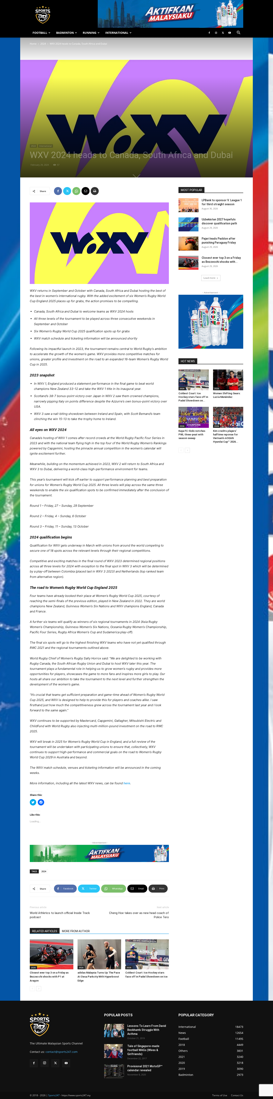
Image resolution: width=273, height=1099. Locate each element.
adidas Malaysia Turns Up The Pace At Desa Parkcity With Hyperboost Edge (99, 976)
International (45, 145)
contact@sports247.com (62, 1052)
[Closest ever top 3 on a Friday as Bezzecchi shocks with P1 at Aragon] (51, 954)
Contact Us (237, 1095)
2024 (43, 43)
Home (33, 43)
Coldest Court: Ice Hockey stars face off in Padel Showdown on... (193, 397)
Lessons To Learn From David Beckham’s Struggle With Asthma (146, 1029)
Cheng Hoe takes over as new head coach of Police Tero (139, 915)
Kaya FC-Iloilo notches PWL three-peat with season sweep (191, 434)
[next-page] (38, 988)
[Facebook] (209, 33)
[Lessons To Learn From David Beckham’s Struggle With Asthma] (114, 1030)
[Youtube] (230, 33)
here (127, 783)
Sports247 (54, 1095)
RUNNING (89, 33)
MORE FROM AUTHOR (76, 931)
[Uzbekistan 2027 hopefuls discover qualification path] (188, 224)
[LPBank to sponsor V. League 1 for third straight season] (188, 205)
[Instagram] (216, 33)
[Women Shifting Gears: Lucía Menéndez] (228, 379)
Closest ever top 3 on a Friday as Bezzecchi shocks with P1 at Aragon (49, 976)
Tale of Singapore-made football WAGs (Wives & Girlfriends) (143, 1050)
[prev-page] (32, 988)
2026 (33, 967)
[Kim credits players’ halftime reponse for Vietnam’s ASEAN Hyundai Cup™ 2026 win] (228, 417)
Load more (209, 278)
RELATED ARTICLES (44, 931)
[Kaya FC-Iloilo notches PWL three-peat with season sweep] (193, 417)
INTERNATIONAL (116, 33)
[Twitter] (223, 33)
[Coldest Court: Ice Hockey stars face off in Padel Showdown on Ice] (147, 954)
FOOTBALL (40, 33)
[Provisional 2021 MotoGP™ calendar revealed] (114, 1071)
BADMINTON (65, 33)
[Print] (95, 191)
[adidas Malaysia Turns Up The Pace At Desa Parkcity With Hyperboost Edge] (99, 954)
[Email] (86, 191)
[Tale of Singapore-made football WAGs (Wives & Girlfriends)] (113, 1051)
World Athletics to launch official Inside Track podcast (60, 915)
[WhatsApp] (76, 191)
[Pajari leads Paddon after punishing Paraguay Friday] (188, 244)
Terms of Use (219, 1095)
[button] (238, 33)
